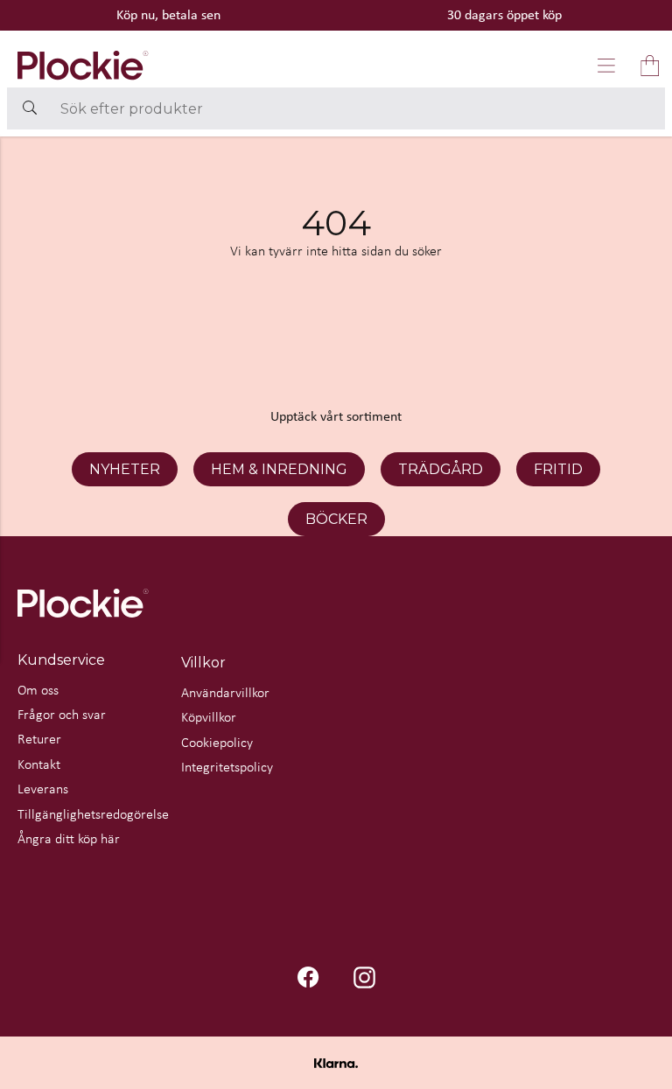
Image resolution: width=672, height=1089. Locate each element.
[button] (606, 65)
